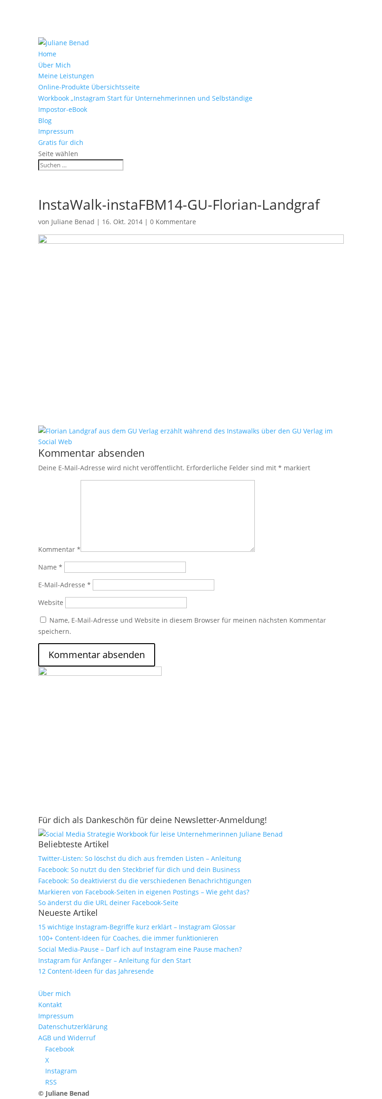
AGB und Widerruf (67, 1037)
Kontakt (50, 1004)
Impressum (56, 131)
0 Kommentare (173, 221)
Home (47, 53)
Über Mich (54, 65)
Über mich (54, 993)
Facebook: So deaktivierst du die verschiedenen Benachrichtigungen (145, 880)
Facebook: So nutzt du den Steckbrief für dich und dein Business (139, 869)
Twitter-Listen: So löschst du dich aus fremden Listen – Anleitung (139, 858)
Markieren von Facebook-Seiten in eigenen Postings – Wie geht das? (143, 891)
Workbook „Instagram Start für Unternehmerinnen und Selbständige (145, 98)
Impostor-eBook (62, 109)
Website (50, 602)
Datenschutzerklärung (73, 1026)
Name (50, 567)
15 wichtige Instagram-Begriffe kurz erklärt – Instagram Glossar (137, 926)
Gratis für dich (60, 142)
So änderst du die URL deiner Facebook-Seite (108, 902)
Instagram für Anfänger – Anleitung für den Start (114, 960)
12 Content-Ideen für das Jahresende (96, 971)
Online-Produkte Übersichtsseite (89, 86)
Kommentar (59, 549)
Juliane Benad (73, 221)
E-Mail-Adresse (64, 584)
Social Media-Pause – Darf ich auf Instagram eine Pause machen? (140, 949)
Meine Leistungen (66, 75)
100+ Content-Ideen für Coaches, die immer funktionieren (128, 938)
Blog (45, 120)
